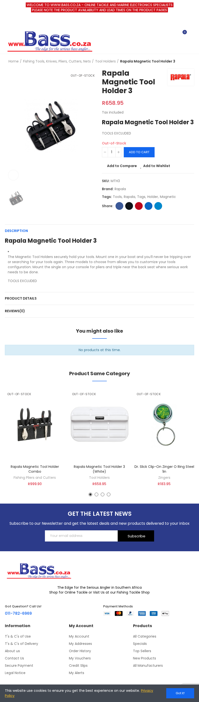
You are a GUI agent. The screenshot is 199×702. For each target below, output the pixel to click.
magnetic (168, 196)
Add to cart (139, 152)
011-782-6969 (18, 613)
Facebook (119, 206)
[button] (90, 494)
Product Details (21, 298)
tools (117, 196)
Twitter (129, 206)
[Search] (174, 34)
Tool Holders (99, 477)
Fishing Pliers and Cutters (35, 477)
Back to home (184, 61)
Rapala (120, 189)
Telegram (158, 206)
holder (152, 196)
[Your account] (191, 34)
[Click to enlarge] (13, 175)
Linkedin (148, 206)
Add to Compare (122, 165)
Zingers (164, 477)
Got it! (180, 693)
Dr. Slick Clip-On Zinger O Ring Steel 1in (164, 469)
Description (16, 230)
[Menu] (7, 21)
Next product (190, 61)
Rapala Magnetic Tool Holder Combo (35, 469)
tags (141, 196)
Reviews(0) (15, 311)
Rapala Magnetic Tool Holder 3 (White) (99, 469)
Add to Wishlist (156, 165)
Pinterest (139, 206)
